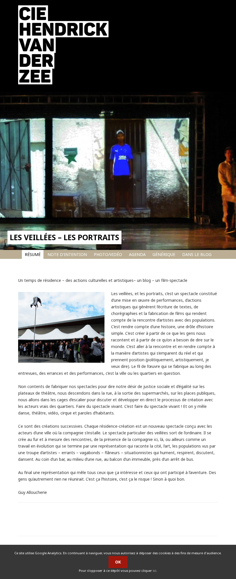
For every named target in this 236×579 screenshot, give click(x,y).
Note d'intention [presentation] (67, 254)
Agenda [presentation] (137, 254)
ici (154, 570)
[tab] (32, 254)
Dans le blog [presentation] (197, 254)
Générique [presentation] (164, 254)
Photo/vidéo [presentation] (108, 254)
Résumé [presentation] (33, 254)
